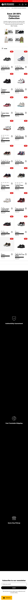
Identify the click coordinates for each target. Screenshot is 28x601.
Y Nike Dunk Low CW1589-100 (7, 61)
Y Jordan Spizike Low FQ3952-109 (7, 131)
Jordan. (15, 25)
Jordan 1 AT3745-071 (7, 249)
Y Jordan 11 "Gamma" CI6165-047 (7, 84)
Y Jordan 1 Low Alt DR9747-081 (7, 155)
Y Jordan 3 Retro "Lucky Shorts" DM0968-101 (7, 203)
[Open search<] (19, 4)
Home (2, 8)
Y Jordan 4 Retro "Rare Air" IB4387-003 (7, 179)
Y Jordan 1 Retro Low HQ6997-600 (7, 107)
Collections (7, 8)
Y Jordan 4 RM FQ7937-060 (7, 226)
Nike (12, 25)
